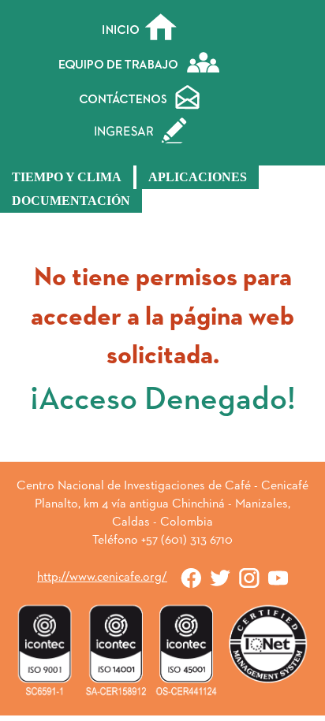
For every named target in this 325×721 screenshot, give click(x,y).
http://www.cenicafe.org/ (102, 577)
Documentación (71, 200)
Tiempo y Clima (66, 177)
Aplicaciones (197, 177)
